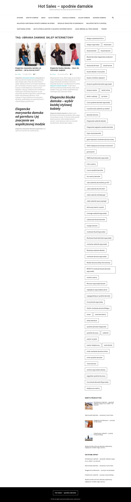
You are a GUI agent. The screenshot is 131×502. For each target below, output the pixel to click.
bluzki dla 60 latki (93, 65)
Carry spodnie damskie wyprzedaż (98, 102)
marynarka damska (28, 78)
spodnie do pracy (92, 333)
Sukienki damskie (99, 17)
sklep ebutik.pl (92, 320)
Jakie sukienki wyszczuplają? (97, 201)
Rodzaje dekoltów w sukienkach (70, 23)
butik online (106, 90)
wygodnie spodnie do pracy (96, 376)
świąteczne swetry (93, 388)
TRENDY (104, 29)
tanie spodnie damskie (94, 357)
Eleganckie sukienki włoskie (96, 121)
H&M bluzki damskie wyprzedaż (97, 158)
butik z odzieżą (92, 96)
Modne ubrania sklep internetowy (98, 263)
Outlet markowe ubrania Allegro (98, 308)
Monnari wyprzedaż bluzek (96, 284)
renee (89, 314)
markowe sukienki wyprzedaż (97, 244)
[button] (113, 18)
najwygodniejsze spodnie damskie (98, 296)
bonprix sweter (92, 90)
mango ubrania (92, 226)
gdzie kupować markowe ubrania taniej (100, 139)
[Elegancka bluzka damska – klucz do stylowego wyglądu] (65, 54)
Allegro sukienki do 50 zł (95, 38)
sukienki (105, 333)
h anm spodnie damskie (95, 170)
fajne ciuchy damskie (94, 133)
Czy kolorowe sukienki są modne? (98, 109)
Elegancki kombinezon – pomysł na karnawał (99, 470)
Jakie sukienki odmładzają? (96, 195)
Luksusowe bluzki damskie (96, 219)
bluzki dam (107, 45)
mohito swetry (92, 277)
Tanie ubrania (91, 364)
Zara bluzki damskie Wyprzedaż (97, 382)
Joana (19, 74)
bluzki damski (105, 51)
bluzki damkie (91, 51)
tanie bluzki (108, 345)
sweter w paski (92, 339)
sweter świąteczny (93, 345)
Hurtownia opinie (23, 29)
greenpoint (91, 152)
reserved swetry (100, 314)
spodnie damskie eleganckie (96, 327)
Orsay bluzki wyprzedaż (95, 302)
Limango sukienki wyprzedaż (97, 213)
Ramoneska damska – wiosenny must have (99, 465)
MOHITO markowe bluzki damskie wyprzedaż (98, 270)
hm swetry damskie (93, 176)
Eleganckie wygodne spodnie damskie (100, 127)
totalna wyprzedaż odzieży (96, 370)
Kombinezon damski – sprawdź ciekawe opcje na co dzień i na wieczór (100, 460)
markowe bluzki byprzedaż (96, 232)
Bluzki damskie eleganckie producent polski (100, 58)
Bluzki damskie (84, 17)
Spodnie (20, 17)
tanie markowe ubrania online (97, 351)
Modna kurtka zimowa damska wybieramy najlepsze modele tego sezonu (98, 480)
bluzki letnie (107, 65)
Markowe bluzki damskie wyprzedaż (99, 238)
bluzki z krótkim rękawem (96, 78)
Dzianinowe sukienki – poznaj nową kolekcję (99, 475)
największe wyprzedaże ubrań (97, 290)
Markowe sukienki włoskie (96, 250)
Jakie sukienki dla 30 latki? (96, 189)
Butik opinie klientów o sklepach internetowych (53, 29)
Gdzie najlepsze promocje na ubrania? (100, 146)
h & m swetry (91, 164)
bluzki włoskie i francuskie (96, 72)
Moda (43, 17)
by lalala (104, 96)
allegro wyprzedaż (93, 45)
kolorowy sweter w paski (95, 207)
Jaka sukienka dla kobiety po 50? (98, 183)
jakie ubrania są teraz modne (86, 29)
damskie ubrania (92, 115)
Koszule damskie (68, 17)
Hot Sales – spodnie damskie (65, 6)
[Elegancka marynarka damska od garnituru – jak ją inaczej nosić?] (30, 54)
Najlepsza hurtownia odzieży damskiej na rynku (36, 23)
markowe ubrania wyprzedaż (97, 256)
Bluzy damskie (54, 17)
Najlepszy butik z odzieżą (96, 23)
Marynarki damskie (31, 65)
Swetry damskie (32, 17)
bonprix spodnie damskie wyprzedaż (99, 84)
